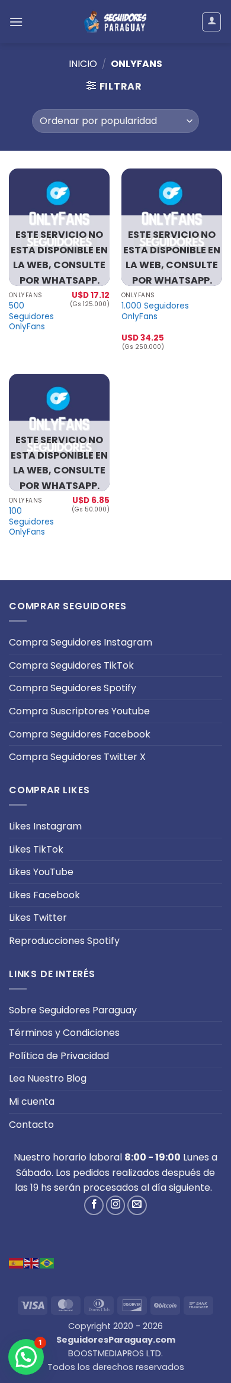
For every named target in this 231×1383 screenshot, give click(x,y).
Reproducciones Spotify (64, 941)
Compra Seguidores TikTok (71, 665)
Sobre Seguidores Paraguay (73, 1010)
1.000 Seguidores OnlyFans (155, 311)
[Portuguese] (47, 1262)
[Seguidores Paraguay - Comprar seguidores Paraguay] (115, 21)
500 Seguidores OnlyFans (31, 316)
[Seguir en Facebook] (94, 1205)
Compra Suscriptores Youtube (79, 711)
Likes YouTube (41, 872)
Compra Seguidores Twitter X (77, 757)
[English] (32, 1262)
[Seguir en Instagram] (116, 1205)
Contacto (31, 1124)
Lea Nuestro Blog (47, 1078)
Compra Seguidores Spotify (72, 688)
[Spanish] (16, 1262)
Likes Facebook (44, 895)
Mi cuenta (31, 1101)
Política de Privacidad (59, 1056)
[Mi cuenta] (211, 21)
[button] (16, 21)
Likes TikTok (36, 849)
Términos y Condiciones (64, 1032)
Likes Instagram (45, 826)
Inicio (83, 64)
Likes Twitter (38, 917)
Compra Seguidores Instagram (80, 642)
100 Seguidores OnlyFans (31, 522)
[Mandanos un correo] (137, 1205)
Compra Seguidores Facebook (79, 734)
